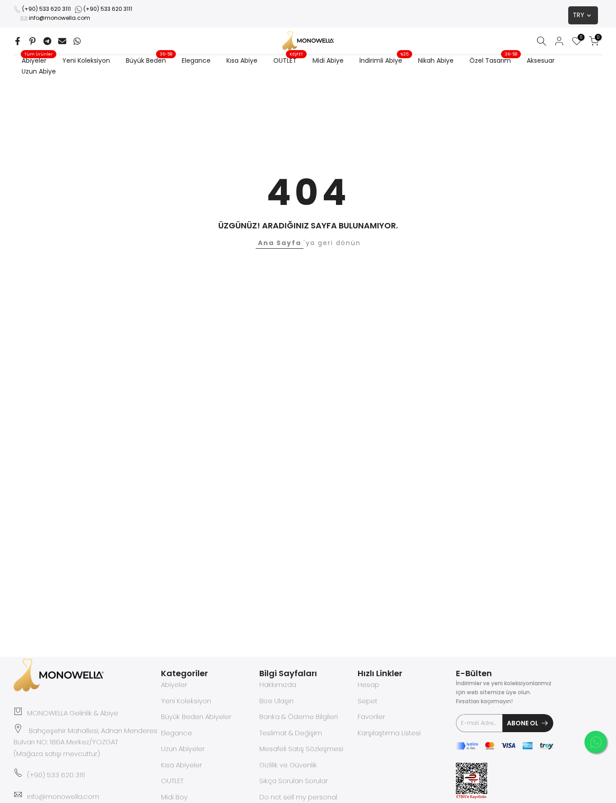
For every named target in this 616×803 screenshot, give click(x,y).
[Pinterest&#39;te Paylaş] (32, 41)
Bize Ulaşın (276, 701)
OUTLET (288, 60)
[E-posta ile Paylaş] (62, 41)
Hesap (368, 684)
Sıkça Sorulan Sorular (293, 780)
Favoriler (371, 716)
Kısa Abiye (241, 60)
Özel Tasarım (493, 60)
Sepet (367, 701)
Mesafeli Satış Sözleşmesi (301, 748)
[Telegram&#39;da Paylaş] (47, 41)
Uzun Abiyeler (183, 748)
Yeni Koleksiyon (86, 60)
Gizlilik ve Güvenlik (288, 765)
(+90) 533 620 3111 (46, 9)
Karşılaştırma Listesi (389, 733)
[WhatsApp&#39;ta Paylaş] (77, 41)
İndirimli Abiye (384, 60)
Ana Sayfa (279, 242)
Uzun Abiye (39, 71)
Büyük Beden (149, 60)
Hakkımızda (277, 684)
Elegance (196, 60)
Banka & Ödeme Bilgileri (298, 716)
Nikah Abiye (436, 60)
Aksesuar (541, 60)
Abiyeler (37, 60)
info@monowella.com (59, 18)
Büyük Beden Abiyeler (196, 716)
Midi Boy (174, 797)
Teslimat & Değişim (290, 733)
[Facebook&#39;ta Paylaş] (18, 41)
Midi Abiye (328, 60)
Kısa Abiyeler (181, 765)
